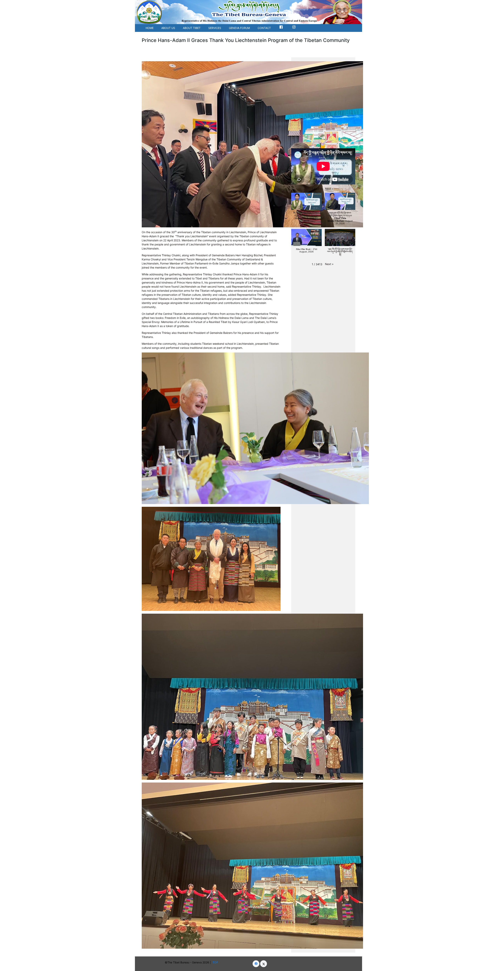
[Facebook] (256, 963)
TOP (216, 962)
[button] (329, 189)
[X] (263, 963)
